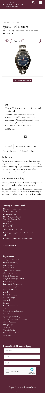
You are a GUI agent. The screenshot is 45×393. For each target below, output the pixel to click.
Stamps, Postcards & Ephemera (15, 319)
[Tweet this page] (13, 137)
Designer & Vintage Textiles (13, 278)
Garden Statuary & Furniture (14, 287)
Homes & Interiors (10, 289)
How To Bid (7, 146)
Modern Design (9, 297)
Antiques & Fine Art (11, 260)
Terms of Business (10, 151)
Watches (6, 327)
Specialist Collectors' (15, 27)
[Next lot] (23, 41)
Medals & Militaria (10, 295)
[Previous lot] (11, 41)
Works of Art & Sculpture (13, 333)
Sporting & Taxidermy (11, 316)
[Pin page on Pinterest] (17, 137)
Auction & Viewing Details (25, 146)
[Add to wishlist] (40, 41)
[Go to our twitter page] (10, 249)
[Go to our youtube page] (18, 249)
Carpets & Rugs (9, 265)
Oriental (6, 300)
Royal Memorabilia (10, 305)
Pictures (6, 303)
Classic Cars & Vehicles (12, 270)
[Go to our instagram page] (21, 137)
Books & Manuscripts (11, 262)
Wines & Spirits (9, 330)
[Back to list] (7, 41)
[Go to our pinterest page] (14, 249)
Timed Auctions (9, 322)
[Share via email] (26, 137)
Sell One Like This (27, 151)
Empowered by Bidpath (23, 391)
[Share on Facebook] (8, 137)
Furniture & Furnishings (12, 284)
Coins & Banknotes (10, 276)
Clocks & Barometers (11, 273)
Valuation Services (10, 335)
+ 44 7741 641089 (19, 233)
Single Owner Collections (13, 311)
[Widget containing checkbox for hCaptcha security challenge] (20, 371)
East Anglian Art (9, 281)
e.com (20, 238)
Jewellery (6, 292)
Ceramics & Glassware (11, 268)
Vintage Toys (8, 324)
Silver (5, 308)
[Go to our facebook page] (5, 249)
